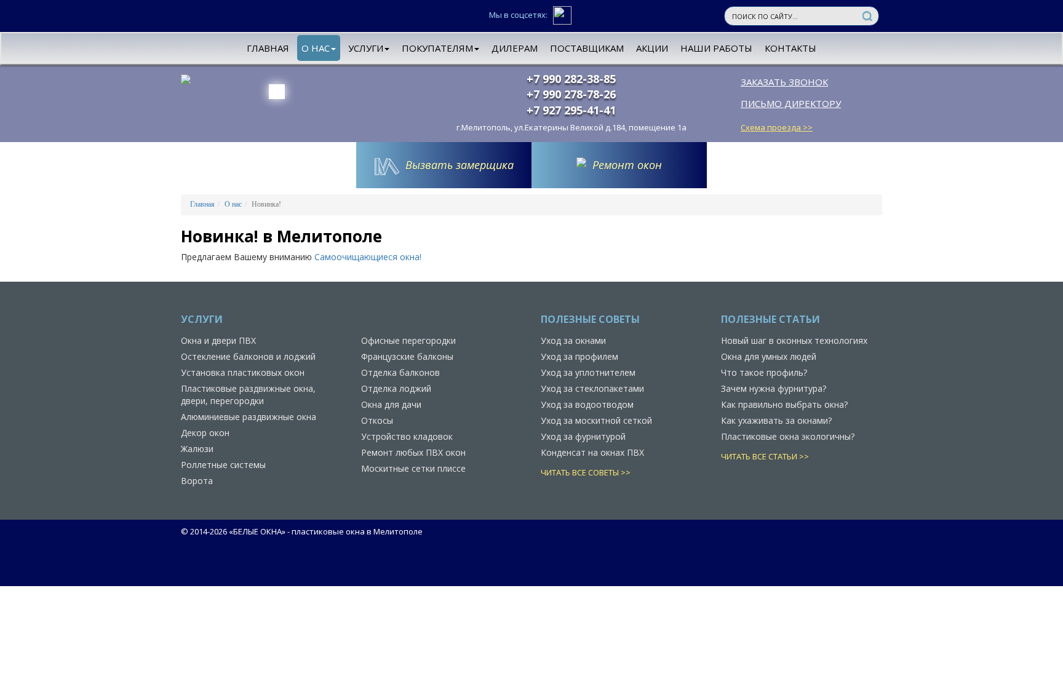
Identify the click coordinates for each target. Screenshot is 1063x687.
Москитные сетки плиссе (413, 468)
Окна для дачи (391, 404)
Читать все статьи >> (765, 456)
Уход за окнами (573, 340)
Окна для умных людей (768, 356)
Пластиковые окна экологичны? (787, 436)
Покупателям (437, 48)
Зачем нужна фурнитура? (773, 388)
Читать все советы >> (586, 472)
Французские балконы (407, 356)
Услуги (365, 48)
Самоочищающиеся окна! (367, 257)
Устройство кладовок (407, 436)
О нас (315, 48)
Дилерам (515, 48)
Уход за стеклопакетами (592, 388)
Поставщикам (587, 48)
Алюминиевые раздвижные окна (248, 417)
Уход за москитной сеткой (596, 420)
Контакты (790, 48)
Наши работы (716, 48)
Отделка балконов (400, 372)
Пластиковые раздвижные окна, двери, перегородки (248, 395)
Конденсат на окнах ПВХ (592, 452)
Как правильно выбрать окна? (784, 404)
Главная (268, 48)
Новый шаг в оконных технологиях (794, 340)
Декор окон (205, 433)
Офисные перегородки (408, 340)
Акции (652, 48)
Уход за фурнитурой (583, 436)
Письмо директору (791, 103)
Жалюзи (197, 449)
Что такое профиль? (764, 372)
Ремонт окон (627, 164)
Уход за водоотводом (587, 404)
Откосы (377, 420)
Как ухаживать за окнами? (776, 420)
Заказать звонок (784, 82)
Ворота (197, 480)
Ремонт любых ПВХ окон (413, 452)
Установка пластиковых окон (243, 372)
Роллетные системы (223, 465)
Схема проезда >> (777, 127)
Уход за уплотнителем (588, 372)
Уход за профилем (579, 356)
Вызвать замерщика (459, 164)
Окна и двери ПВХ (218, 340)
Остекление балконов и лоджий (248, 356)
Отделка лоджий (396, 388)
